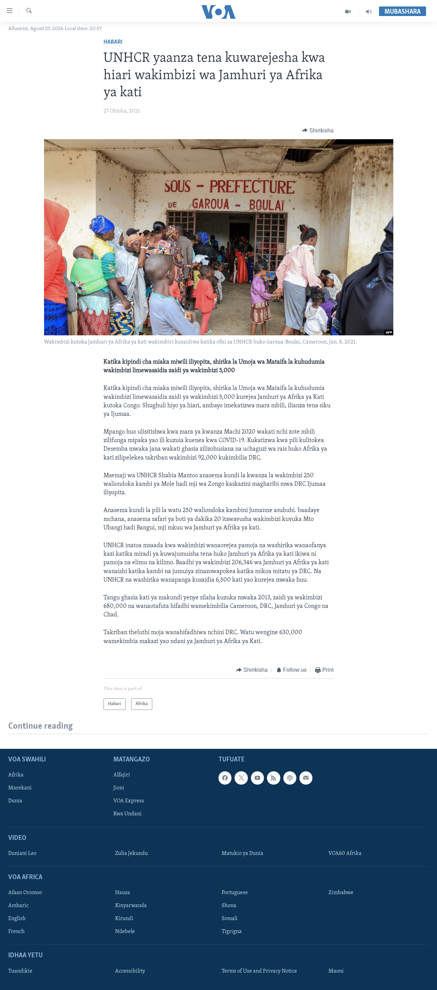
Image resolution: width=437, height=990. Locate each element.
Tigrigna (232, 932)
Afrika (16, 775)
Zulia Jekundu (131, 853)
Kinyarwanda (131, 906)
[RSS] (273, 778)
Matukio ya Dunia (242, 853)
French (16, 932)
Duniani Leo (22, 853)
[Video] (348, 11)
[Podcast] (289, 778)
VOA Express (128, 801)
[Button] (318, 130)
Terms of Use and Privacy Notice (259, 971)
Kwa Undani (127, 814)
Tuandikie (20, 971)
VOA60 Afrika (345, 853)
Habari (113, 42)
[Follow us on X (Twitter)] (241, 778)
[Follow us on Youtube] (257, 778)
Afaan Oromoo (25, 893)
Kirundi (124, 919)
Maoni (336, 971)
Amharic (18, 906)
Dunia (15, 801)
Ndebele (125, 932)
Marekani (20, 788)
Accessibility (130, 971)
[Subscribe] (305, 778)
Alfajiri (121, 775)
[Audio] (368, 11)
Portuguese (235, 893)
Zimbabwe (340, 893)
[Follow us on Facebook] (224, 778)
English (17, 919)
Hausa (122, 893)
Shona (229, 906)
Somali (230, 919)
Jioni (118, 788)
